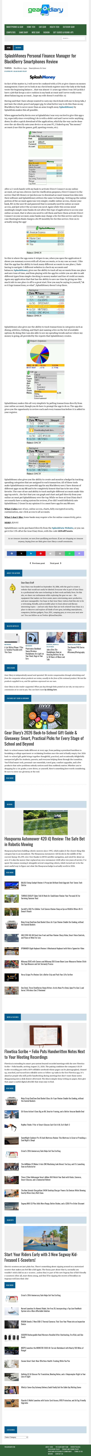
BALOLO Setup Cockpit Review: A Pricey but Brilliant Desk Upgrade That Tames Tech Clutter (51, 884)
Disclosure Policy (54, 1449)
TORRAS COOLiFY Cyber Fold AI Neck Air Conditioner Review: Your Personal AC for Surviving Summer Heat (50, 897)
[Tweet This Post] (21, 553)
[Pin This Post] (41, 553)
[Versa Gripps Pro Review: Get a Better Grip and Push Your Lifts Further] (12, 980)
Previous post (38, 563)
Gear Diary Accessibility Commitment (60, 1452)
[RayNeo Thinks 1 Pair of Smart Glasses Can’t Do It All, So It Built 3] (12, 1130)
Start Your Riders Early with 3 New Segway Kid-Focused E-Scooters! (41, 1257)
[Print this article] (60, 553)
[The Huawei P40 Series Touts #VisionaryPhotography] (77, 641)
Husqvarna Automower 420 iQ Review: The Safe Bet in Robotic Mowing (45, 841)
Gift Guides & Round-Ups (63, 32)
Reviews (8, 644)
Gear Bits (10, 1220)
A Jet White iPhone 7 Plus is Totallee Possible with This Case (14, 650)
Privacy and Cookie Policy (70, 1449)
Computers (10, 32)
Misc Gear (36, 32)
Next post (54, 563)
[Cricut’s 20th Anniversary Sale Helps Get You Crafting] (12, 1156)
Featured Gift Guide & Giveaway (18, 698)
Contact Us (59, 1454)
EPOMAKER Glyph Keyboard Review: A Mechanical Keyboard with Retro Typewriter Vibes (52, 948)
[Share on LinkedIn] (31, 553)
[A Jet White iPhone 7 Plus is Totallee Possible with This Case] (14, 641)
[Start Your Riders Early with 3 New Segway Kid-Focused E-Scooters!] (45, 1249)
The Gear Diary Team (61, 1447)
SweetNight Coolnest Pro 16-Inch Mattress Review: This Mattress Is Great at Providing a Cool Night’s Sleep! (53, 1139)
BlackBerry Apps (20, 68)
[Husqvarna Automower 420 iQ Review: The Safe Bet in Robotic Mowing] (45, 833)
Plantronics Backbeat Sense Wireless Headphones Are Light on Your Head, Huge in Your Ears (35, 653)
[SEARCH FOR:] (73, 38)
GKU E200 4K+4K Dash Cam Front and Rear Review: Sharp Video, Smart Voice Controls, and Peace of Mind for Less (53, 936)
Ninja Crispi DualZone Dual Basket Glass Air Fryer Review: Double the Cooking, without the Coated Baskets (52, 923)
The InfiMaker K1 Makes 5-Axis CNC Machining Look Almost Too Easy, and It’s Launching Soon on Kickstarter (53, 1165)
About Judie (49, 1447)
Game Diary (23, 32)
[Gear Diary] (45, 9)
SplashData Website (62, 527)
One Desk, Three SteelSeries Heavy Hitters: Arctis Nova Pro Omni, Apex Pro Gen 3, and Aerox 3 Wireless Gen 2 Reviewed (52, 989)
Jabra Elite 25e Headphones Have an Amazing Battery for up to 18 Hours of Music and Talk (56, 654)
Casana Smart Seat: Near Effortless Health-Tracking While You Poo (45, 1361)
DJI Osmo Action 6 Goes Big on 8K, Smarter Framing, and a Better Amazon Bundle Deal (52, 1111)
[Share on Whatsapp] (69, 553)
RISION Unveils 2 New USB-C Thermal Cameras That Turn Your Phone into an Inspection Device (53, 1323)
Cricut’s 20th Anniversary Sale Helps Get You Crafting (41, 1151)
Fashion (46, 32)
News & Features (74, 644)
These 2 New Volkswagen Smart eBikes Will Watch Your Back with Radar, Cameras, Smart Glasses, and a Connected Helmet (51, 1178)
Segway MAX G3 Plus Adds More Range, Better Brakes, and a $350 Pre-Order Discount (52, 1203)
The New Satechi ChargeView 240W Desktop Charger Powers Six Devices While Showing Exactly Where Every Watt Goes (53, 1191)
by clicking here (51, 689)
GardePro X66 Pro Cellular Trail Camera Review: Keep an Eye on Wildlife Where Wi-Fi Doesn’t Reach (52, 910)
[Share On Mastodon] (79, 553)
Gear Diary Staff (20, 71)
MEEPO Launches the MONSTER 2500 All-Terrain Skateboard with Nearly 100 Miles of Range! (52, 1349)
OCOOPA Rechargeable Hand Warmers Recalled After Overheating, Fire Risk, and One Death (52, 1336)
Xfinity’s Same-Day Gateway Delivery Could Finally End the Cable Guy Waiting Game (51, 1387)
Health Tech (54, 26)
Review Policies (75, 1447)
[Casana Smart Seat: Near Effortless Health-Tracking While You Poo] (12, 1366)
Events (49, 644)
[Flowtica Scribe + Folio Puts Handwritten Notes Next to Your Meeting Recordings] (45, 1046)
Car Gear (42, 26)
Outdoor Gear (69, 26)
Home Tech (31, 26)
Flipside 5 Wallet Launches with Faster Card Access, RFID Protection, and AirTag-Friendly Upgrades (53, 1401)
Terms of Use (78, 1452)
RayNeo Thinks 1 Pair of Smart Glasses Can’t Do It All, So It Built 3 (45, 1124)
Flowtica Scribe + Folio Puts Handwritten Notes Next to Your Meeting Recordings (45, 1054)
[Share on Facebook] (11, 553)
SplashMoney (66, 106)
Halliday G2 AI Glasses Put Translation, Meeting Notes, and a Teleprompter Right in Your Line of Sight (53, 1375)
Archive (50, 1454)
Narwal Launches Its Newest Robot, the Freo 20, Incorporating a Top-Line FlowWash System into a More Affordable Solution (51, 1309)
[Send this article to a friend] (50, 553)
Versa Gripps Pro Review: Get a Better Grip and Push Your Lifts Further (47, 974)
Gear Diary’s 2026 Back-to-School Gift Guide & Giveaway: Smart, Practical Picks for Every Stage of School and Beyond (44, 738)
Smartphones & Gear (14, 26)
